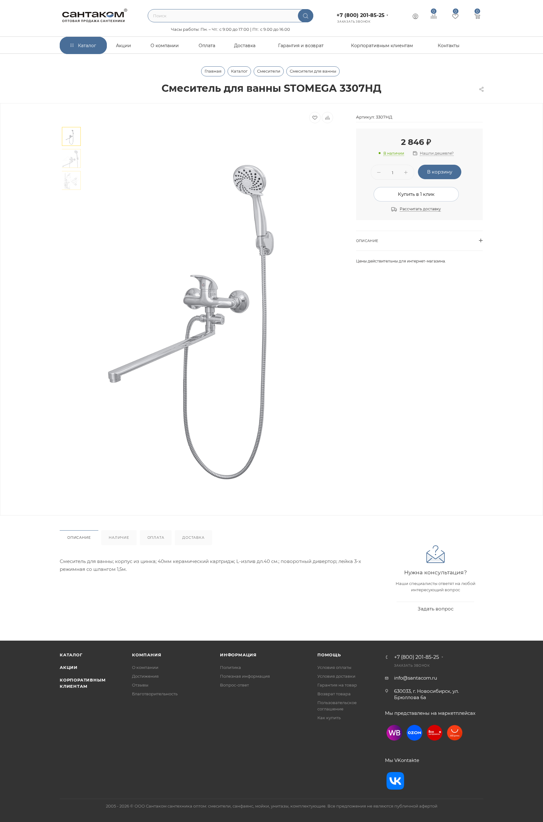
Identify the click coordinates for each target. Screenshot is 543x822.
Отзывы (140, 684)
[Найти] (305, 15)
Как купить (329, 717)
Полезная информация (245, 676)
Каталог (71, 654)
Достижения (145, 676)
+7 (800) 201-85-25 (361, 15)
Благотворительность (155, 693)
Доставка (193, 537)
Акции (69, 667)
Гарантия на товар (337, 684)
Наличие (119, 537)
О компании (145, 667)
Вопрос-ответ (234, 684)
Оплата (155, 537)
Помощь (329, 654)
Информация (238, 654)
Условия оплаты (334, 667)
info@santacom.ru (415, 678)
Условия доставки (336, 676)
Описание (78, 537)
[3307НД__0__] (212, 308)
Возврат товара (334, 693)
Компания (146, 654)
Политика (230, 667)
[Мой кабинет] (415, 17)
